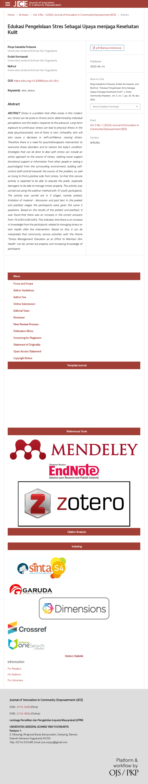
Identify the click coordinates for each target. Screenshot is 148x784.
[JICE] (26, 649)
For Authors (14, 674)
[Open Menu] (8, 4)
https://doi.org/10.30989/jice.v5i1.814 (36, 81)
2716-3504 (23, 713)
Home (11, 15)
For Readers (14, 669)
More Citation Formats (106, 106)
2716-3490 (23, 707)
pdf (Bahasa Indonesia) (108, 48)
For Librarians (15, 680)
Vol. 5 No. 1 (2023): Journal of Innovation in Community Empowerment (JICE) (74, 15)
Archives (24, 15)
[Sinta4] (41, 578)
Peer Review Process (26, 324)
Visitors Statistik (74, 656)
